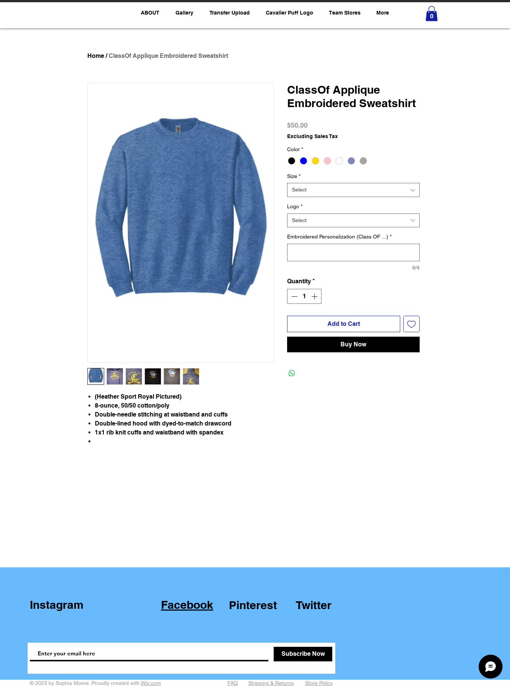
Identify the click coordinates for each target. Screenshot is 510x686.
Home (95, 55)
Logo (294, 206)
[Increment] (315, 296)
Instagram (57, 604)
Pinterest (253, 605)
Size (294, 176)
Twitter (314, 605)
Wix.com (151, 683)
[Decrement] (293, 296)
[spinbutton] (304, 296)
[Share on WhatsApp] (291, 373)
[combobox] (353, 190)
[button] (344, 12)
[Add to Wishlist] (411, 324)
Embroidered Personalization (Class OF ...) (339, 237)
